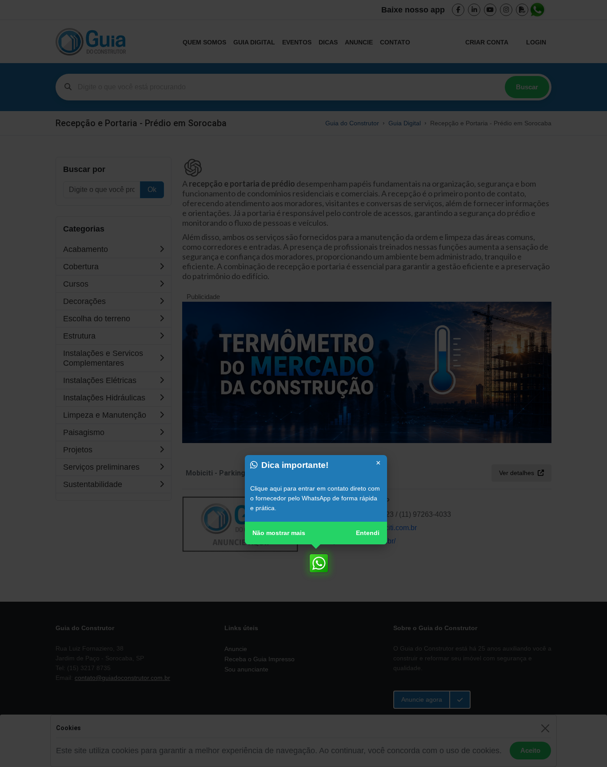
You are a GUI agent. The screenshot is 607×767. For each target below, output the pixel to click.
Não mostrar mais (278, 532)
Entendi (367, 532)
